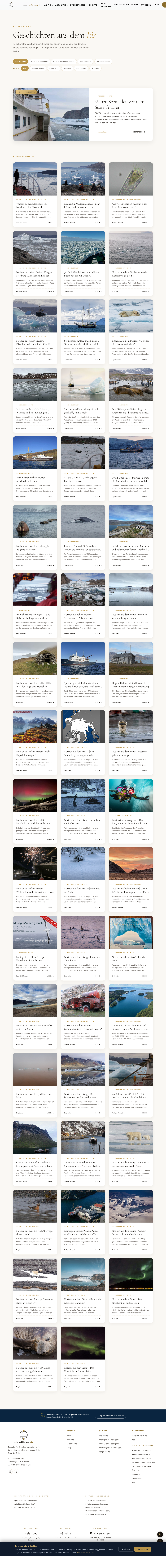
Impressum (136, 1474)
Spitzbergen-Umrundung (142, 1458)
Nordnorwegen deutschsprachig (97, 1511)
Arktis (69, 1436)
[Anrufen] (160, 1534)
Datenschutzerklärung (84, 1552)
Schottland (53, 68)
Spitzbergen (81, 68)
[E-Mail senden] (160, 1541)
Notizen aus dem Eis (39, 61)
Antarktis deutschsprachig (95, 1500)
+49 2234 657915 (17, 1459)
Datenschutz (137, 1478)
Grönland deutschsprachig (95, 1507)
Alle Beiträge (20, 61)
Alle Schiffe (103, 1436)
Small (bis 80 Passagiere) (109, 1444)
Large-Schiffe (104, 1452)
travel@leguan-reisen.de (19, 1462)
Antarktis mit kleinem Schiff (24, 1504)
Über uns (135, 1470)
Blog (157, 5)
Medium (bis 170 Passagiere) (110, 1448)
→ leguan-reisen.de (110, 1416)
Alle (24, 68)
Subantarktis (72, 1444)
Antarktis (95, 68)
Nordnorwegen (38, 68)
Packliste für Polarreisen (141, 1466)
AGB (133, 1482)
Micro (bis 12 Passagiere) (109, 1440)
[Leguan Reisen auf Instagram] (10, 1471)
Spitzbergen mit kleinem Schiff (26, 1500)
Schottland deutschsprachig (96, 1514)
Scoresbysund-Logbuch (141, 1450)
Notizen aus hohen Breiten (63, 61)
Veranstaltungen (103, 61)
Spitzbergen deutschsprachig (96, 1504)
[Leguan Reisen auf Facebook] (16, 1471)
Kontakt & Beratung (139, 1436)
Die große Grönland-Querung (143, 1462)
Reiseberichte (85, 61)
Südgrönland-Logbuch (141, 1454)
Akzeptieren (143, 1549)
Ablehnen (126, 1549)
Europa (69, 1448)
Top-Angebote (106, 4)
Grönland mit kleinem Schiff (24, 1507)
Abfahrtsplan (121, 5)
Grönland (67, 68)
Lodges (135, 5)
